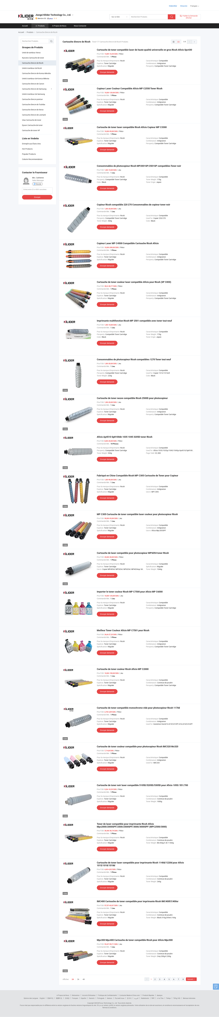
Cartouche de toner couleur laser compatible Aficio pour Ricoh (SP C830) (134, 282)
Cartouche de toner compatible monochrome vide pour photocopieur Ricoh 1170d (138, 707)
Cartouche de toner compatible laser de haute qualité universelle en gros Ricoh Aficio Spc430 (144, 49)
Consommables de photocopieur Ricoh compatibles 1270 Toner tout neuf (134, 359)
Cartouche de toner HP (31, 130)
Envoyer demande (107, 72)
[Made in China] (34, 5)
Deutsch (92, 998)
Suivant (190, 979)
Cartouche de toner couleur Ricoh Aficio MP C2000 (123, 669)
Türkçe (168, 998)
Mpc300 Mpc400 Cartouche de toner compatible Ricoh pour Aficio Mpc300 (135, 940)
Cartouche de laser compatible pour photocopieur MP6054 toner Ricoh (133, 553)
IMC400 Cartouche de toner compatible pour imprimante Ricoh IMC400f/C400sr (137, 901)
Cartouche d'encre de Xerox (32, 109)
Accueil (25, 26)
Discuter (38, 184)
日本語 (67, 998)
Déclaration (76, 995)
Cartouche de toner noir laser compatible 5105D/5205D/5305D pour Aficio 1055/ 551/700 (142, 785)
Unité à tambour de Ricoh (32, 68)
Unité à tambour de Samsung (33, 94)
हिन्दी (153, 998)
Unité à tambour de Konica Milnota (35, 78)
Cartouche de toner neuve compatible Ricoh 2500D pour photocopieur (132, 398)
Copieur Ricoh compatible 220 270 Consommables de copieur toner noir (133, 204)
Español (83, 998)
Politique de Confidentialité (107, 995)
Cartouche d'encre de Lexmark (34, 115)
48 (84, 979)
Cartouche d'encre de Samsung (34, 89)
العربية (136, 998)
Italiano (109, 998)
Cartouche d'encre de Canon (33, 83)
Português (100, 998)
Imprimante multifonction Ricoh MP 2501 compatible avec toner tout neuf (134, 320)
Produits (41, 26)
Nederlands (145, 998)
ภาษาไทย (160, 998)
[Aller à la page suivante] (194, 42)
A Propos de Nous (59, 26)
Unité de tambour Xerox (31, 52)
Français (75, 998)
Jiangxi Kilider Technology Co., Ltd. (53, 15)
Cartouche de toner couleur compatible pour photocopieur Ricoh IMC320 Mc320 (137, 746)
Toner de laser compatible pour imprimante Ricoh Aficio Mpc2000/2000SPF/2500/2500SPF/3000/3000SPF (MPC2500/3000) (132, 825)
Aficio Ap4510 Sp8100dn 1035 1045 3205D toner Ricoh (124, 437)
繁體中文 (59, 998)
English (42, 998)
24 (73, 979)
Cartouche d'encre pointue (32, 99)
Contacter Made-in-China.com (129, 995)
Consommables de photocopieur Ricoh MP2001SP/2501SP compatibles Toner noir (139, 166)
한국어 (129, 998)
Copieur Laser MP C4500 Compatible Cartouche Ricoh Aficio (128, 243)
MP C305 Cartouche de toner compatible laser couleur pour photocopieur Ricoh (137, 514)
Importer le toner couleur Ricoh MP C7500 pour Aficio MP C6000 (130, 591)
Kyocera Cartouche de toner (33, 58)
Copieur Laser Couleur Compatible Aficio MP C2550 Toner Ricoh (129, 88)
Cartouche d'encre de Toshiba (33, 104)
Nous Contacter (80, 26)
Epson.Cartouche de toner (32, 125)
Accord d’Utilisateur (89, 995)
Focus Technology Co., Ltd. (108, 1003)
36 (78, 979)
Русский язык (119, 998)
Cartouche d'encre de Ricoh (32, 63)
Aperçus (159, 995)
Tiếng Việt (176, 998)
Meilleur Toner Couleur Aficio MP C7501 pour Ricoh (123, 630)
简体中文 (50, 998)
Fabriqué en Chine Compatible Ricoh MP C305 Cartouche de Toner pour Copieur (137, 475)
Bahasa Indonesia (189, 998)
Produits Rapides (148, 995)
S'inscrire (183, 6)
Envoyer (37, 197)
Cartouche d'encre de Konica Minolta (36, 73)
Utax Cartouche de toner (31, 120)
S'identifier (173, 6)
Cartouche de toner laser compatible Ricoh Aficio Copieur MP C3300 (132, 127)
